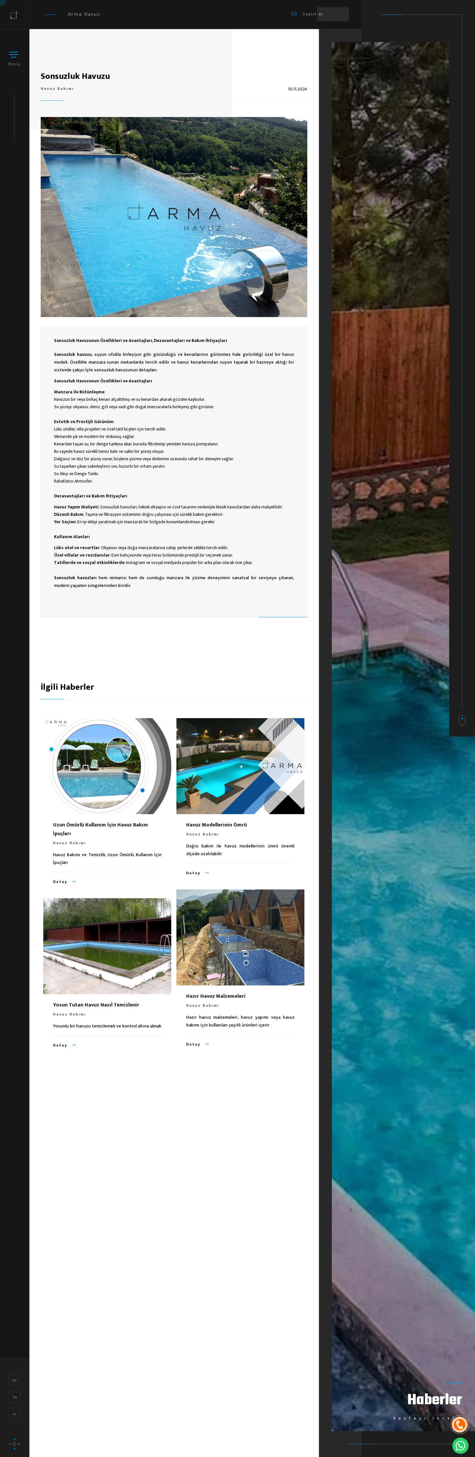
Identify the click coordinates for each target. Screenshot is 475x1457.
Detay (61, 881)
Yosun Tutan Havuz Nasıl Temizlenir (96, 1005)
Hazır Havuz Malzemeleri (216, 996)
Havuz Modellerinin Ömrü (216, 825)
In (14, 1414)
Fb (14, 1380)
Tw (14, 1397)
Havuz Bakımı (57, 88)
